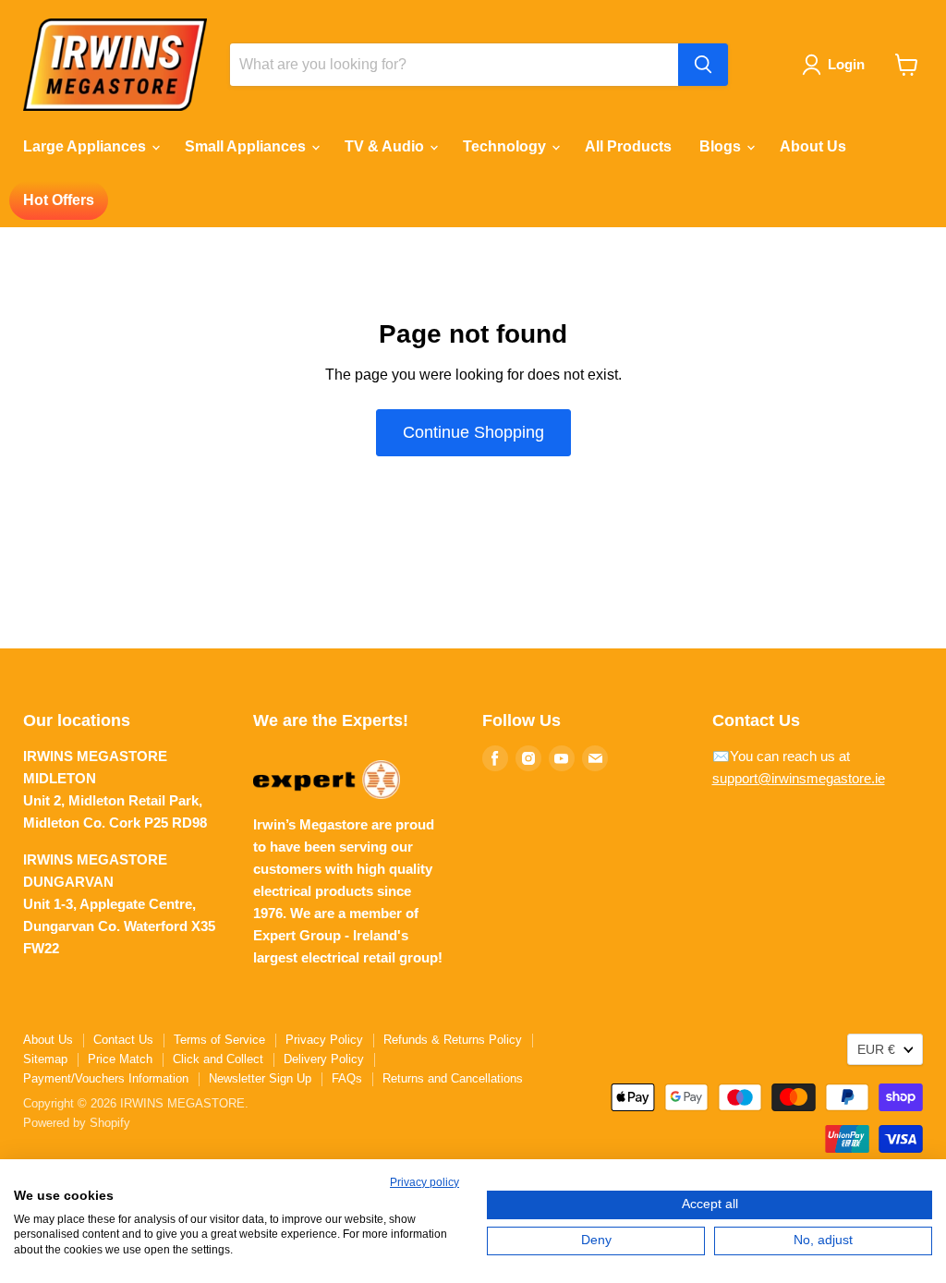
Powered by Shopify (76, 1123)
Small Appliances (247, 146)
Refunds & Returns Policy (452, 1040)
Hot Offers (58, 200)
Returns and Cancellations (452, 1078)
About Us (813, 146)
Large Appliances (86, 146)
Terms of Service (219, 1040)
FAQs (347, 1078)
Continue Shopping (473, 432)
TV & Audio (386, 146)
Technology (506, 146)
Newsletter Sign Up (260, 1078)
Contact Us (123, 1040)
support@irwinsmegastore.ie (798, 778)
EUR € (876, 1049)
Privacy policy (424, 1182)
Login (846, 64)
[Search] (703, 64)
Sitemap (45, 1059)
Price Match (120, 1059)
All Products (628, 146)
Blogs (722, 146)
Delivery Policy (324, 1059)
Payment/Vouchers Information (105, 1078)
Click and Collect (218, 1059)
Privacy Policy (324, 1040)
